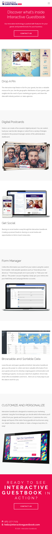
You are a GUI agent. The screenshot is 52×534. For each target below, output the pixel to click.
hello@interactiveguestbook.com (22, 524)
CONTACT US (26, 506)
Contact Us (26, 33)
